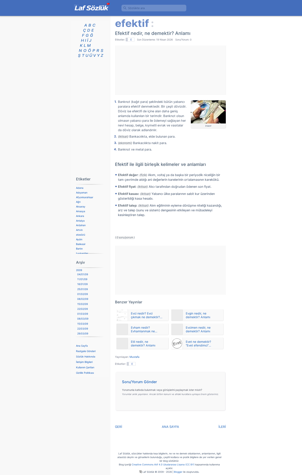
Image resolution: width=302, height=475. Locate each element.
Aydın (79, 239)
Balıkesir (80, 244)
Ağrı (78, 201)
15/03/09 (82, 323)
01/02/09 (82, 294)
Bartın (79, 248)
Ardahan (81, 225)
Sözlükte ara (136, 8)
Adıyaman (81, 192)
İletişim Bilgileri (84, 361)
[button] (171, 382)
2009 (79, 270)
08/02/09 (82, 298)
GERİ (118, 427)
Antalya (80, 220)
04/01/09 (82, 274)
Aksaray (80, 206)
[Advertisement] (170, 70)
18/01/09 (82, 284)
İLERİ (222, 427)
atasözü (80, 234)
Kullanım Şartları (85, 367)
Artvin (79, 229)
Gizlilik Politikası (85, 372)
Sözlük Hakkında (85, 356)
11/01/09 (82, 279)
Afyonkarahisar (84, 197)
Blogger (178, 471)
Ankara (80, 215)
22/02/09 (82, 308)
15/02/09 (82, 303)
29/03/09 (82, 333)
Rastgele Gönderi (86, 351)
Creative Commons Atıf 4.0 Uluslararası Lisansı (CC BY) (163, 464)
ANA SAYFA (170, 427)
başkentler (82, 253)
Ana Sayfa (82, 345)
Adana (79, 187)
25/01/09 (82, 289)
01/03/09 (82, 313)
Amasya (80, 211)
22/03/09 (82, 328)
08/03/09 (82, 318)
